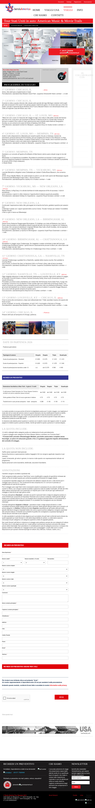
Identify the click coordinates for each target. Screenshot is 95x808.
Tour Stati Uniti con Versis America (13, 4)
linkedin (57, 798)
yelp (65, 798)
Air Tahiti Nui (82, 97)
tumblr (61, 798)
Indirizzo (4, 622)
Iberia (82, 125)
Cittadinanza (5, 616)
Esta (78, 742)
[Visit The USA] (47, 729)
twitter (54, 798)
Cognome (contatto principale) (10, 609)
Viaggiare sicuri (28, 742)
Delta (82, 86)
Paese (3, 641)
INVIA (61, 697)
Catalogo (69, 2)
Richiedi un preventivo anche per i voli (20, 666)
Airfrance (82, 142)
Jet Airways (82, 114)
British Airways (82, 103)
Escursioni (61, 2)
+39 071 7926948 (19, 772)
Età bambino (51, 559)
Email (4, 648)
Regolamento (77, 2)
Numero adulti (6, 559)
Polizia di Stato (41, 753)
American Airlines (82, 81)
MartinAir (82, 147)
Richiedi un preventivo (12, 377)
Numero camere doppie (8, 572)
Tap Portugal (82, 131)
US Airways (82, 92)
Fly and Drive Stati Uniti (16, 25)
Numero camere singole (8, 565)
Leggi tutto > (61, 787)
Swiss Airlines (82, 153)
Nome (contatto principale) (9, 603)
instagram (68, 798)
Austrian (82, 159)
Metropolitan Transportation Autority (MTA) (43, 742)
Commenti (5, 592)
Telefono (4, 654)
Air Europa (82, 120)
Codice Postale (6, 635)
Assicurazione (88, 2)
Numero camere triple (8, 579)
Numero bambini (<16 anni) (32, 559)
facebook (50, 798)
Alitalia (82, 109)
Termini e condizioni (88, 796)
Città (3, 629)
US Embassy (14, 742)
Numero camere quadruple (9, 586)
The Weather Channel (56, 753)
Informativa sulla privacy (58, 685)
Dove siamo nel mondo (59, 742)
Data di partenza (6, 552)
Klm (82, 136)
